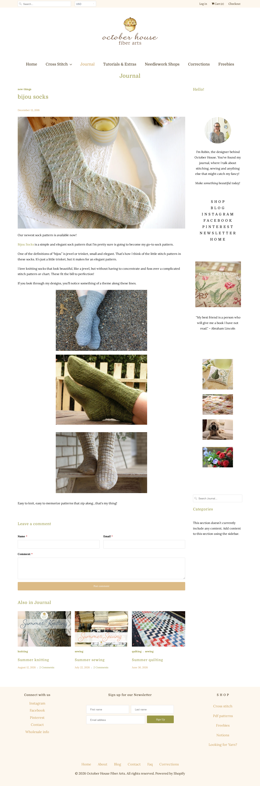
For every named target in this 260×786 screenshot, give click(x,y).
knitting (23, 651)
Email (108, 536)
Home (31, 64)
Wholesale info (37, 732)
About (102, 764)
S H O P (218, 202)
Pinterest (37, 717)
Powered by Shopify (170, 773)
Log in (203, 4)
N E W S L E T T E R (218, 233)
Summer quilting (147, 660)
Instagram (37, 703)
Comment (25, 554)
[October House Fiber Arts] (130, 34)
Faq (150, 764)
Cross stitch (222, 706)
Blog (117, 764)
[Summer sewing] (101, 629)
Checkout (234, 4)
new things (24, 89)
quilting (136, 651)
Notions (222, 735)
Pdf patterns (223, 716)
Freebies (226, 64)
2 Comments (46, 667)
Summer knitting (33, 660)
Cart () (219, 4)
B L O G (218, 208)
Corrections (199, 64)
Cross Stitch (57, 64)
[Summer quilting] (158, 629)
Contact (37, 724)
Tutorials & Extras (119, 64)
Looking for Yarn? (223, 744)
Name (22, 536)
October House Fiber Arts (106, 773)
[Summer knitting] (44, 629)
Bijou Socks (26, 244)
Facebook (37, 710)
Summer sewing (90, 660)
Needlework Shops (162, 64)
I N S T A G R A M (218, 214)
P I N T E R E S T (217, 227)
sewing (79, 651)
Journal (87, 64)
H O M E (217, 239)
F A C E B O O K (217, 220)
